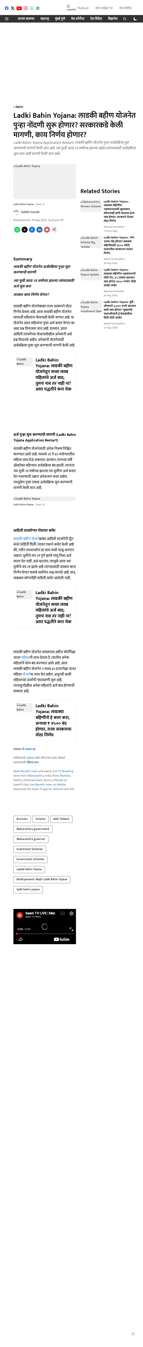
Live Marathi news (40, 784)
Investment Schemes (30, 849)
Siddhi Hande (30, 212)
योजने (26, 674)
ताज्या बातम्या (26, 18)
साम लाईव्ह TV (104, 8)
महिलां (25, 657)
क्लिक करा (33, 762)
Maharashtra (36, 775)
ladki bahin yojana (28, 889)
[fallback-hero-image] (91, 206)
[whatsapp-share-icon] (17, 231)
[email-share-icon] (47, 231)
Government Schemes (30, 859)
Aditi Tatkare (61, 819)
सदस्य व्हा (30, 749)
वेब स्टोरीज (125, 8)
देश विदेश (96, 18)
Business (22, 819)
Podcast (83, 8)
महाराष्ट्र (44, 18)
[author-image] (16, 212)
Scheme (40, 819)
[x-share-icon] (25, 231)
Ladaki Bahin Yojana (29, 869)
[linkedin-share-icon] (39, 231)
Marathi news (29, 771)
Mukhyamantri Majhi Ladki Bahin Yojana (42, 879)
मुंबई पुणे (60, 18)
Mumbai (65, 775)
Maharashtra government (33, 829)
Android (58, 789)
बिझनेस (113, 18)
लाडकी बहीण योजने (26, 539)
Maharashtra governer (31, 839)
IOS (72, 789)
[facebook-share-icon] (32, 231)
